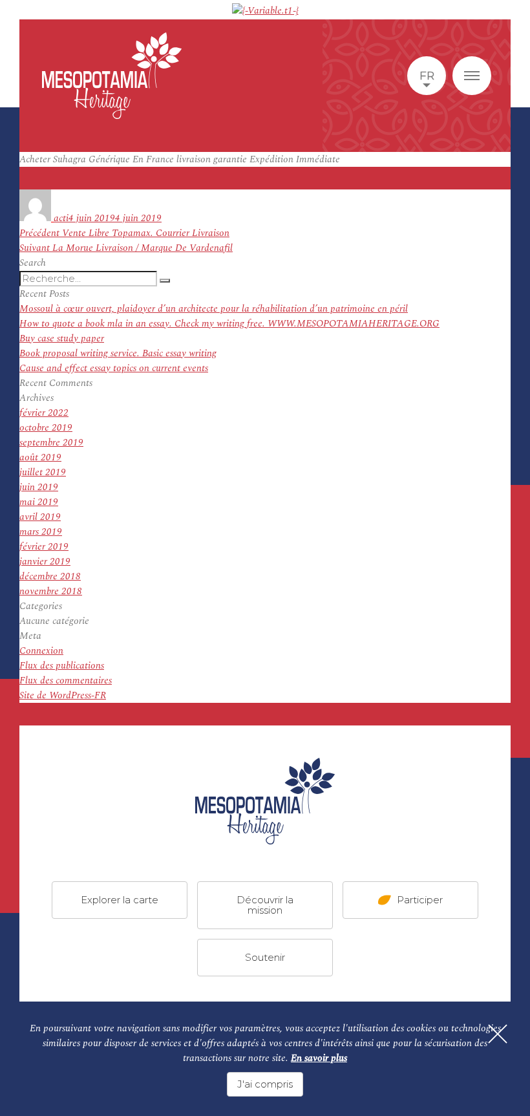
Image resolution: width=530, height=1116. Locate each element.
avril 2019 (40, 517)
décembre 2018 (50, 576)
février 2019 (44, 546)
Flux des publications (61, 665)
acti (61, 218)
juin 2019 (38, 487)
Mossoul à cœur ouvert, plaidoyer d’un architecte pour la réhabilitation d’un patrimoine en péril (213, 308)
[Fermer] (498, 1034)
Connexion (41, 650)
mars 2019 (40, 531)
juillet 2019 (42, 472)
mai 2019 (38, 502)
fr (426, 75)
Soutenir (265, 957)
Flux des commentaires (65, 680)
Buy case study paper (61, 338)
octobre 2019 (45, 427)
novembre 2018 (50, 591)
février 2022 (44, 412)
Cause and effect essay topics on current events (113, 368)
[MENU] (471, 75)
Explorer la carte (119, 900)
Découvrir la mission (265, 905)
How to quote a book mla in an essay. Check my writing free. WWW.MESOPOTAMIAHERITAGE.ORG (229, 323)
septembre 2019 (51, 442)
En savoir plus (319, 1058)
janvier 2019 (44, 561)
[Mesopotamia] (112, 75)
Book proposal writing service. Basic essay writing (118, 353)
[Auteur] (36, 218)
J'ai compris (265, 1084)
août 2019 (40, 457)
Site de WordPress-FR (62, 695)
